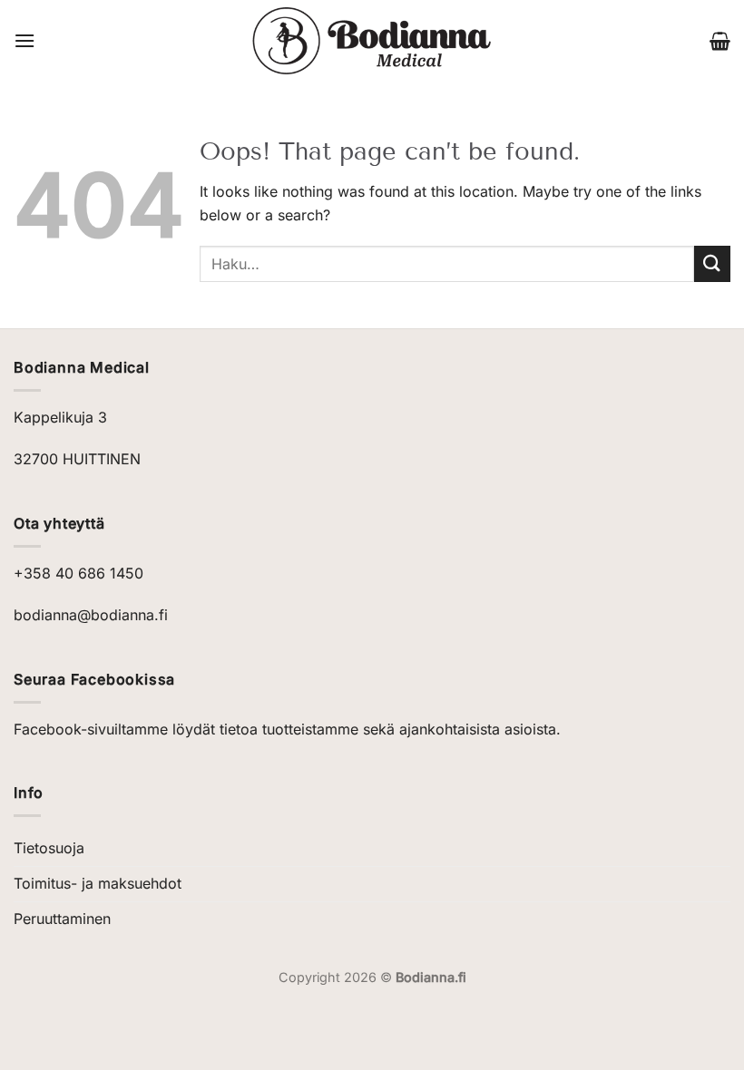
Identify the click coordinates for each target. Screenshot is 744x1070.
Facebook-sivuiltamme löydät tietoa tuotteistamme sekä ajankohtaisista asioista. (287, 729)
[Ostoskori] (720, 41)
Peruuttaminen (62, 919)
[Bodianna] (372, 41)
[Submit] (712, 263)
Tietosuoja (49, 848)
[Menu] (24, 40)
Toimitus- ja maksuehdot (97, 883)
